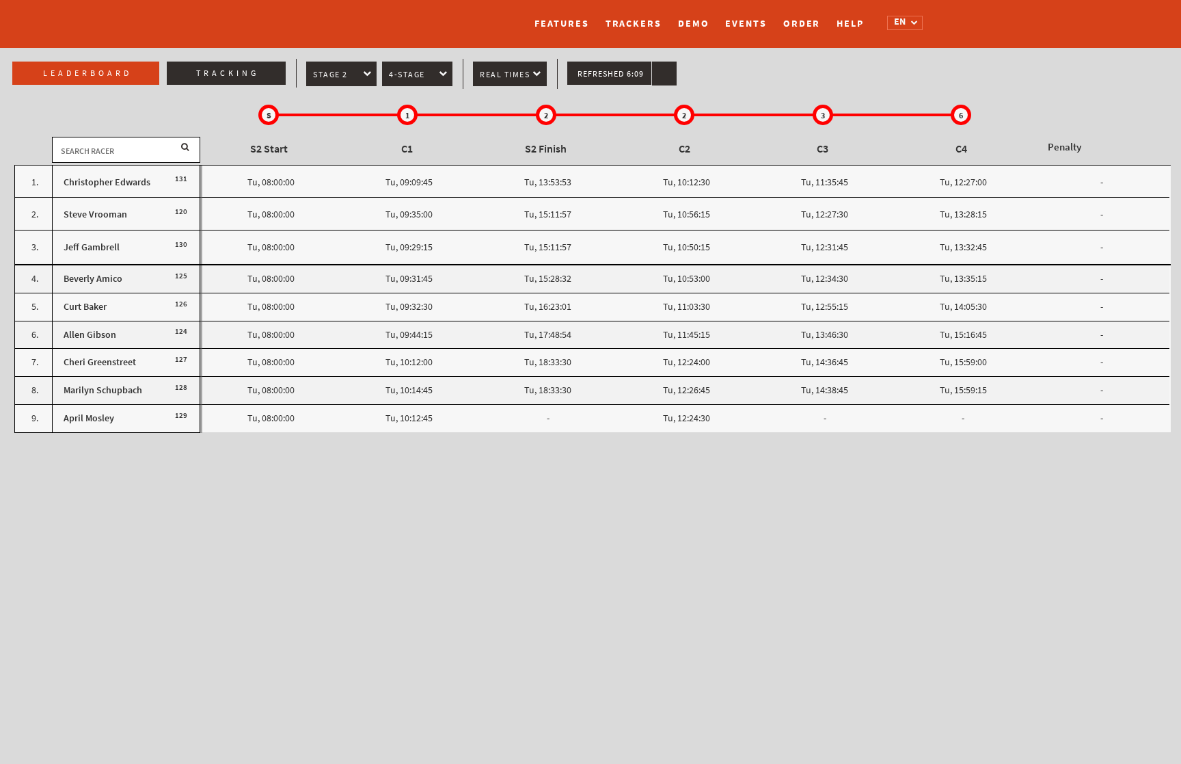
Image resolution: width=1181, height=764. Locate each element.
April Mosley (89, 418)
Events (745, 23)
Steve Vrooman (95, 214)
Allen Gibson (90, 334)
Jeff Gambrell (92, 247)
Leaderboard (87, 73)
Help (850, 23)
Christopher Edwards (107, 182)
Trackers (634, 23)
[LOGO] (320, 17)
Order (802, 23)
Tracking (227, 73)
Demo (693, 23)
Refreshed (611, 73)
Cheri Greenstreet (100, 362)
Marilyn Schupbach (103, 390)
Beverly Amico (93, 278)
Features (561, 23)
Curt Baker (85, 306)
